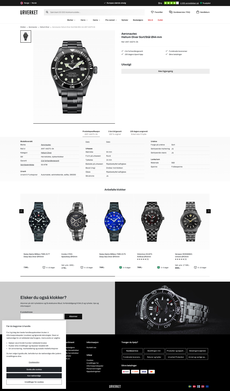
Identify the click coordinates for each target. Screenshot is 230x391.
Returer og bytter (154, 357)
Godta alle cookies (34, 369)
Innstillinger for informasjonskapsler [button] (95, 364)
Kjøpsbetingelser (93, 371)
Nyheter (125, 20)
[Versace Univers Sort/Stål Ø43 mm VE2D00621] (191, 222)
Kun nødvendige (34, 376)
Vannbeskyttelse (27, 165)
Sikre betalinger (175, 54)
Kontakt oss (91, 348)
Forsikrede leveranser (178, 51)
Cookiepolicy (34, 362)
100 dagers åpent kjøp (133, 54)
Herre (83, 20)
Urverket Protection (176, 357)
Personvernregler (94, 369)
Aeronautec (33, 27)
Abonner (73, 316)
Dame (95, 20)
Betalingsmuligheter (197, 351)
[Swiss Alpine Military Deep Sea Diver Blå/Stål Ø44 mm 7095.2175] (115, 222)
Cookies (90, 360)
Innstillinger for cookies (34, 382)
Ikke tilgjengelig (165, 71)
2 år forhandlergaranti (133, 51)
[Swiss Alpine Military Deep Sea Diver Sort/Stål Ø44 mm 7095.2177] (39, 222)
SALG (150, 20)
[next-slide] (208, 211)
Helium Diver (44, 27)
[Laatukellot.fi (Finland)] (198, 386)
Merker (70, 20)
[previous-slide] (21, 211)
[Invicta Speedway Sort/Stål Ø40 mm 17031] (77, 222)
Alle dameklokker (72, 350)
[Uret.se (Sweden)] (190, 386)
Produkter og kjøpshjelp (176, 351)
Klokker (23, 27)
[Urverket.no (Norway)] (203, 386)
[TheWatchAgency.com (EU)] (207, 386)
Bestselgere (138, 20)
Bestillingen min (154, 351)
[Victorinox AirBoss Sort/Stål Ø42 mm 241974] (153, 222)
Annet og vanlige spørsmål (198, 357)
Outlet (160, 20)
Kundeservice (132, 351)
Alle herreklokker (72, 353)
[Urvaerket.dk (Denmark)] (194, 386)
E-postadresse (26, 312)
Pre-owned (110, 20)
